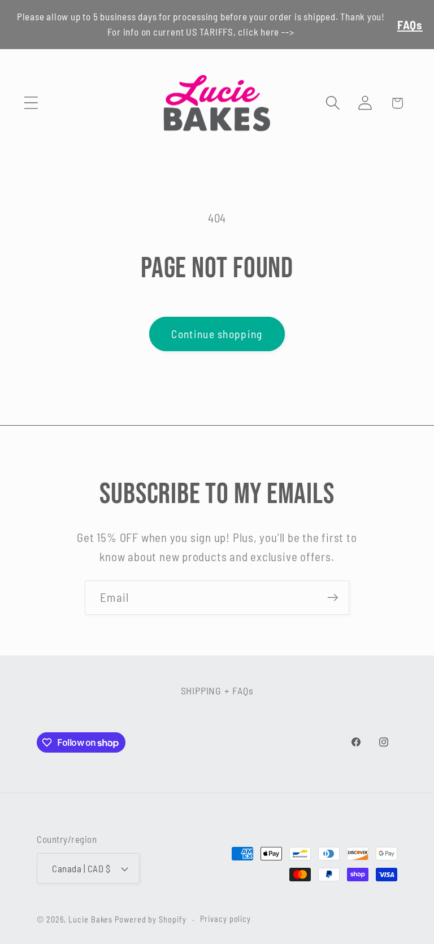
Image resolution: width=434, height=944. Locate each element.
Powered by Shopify (150, 919)
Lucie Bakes (90, 919)
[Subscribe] (332, 597)
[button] (31, 103)
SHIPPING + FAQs (217, 690)
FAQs (410, 25)
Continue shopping (216, 333)
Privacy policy (225, 919)
